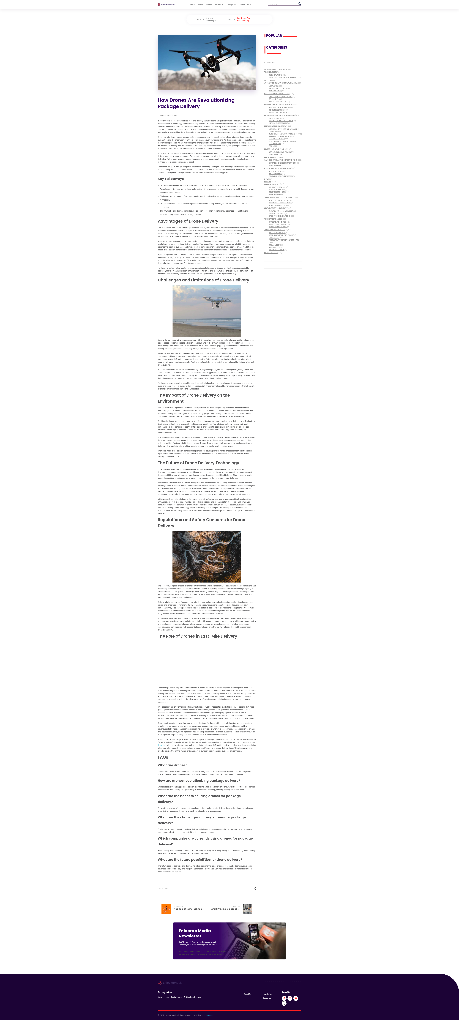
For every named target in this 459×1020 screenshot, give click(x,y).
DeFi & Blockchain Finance (280, 152)
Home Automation (277, 190)
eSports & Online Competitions (282, 163)
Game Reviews (275, 165)
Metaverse (273, 86)
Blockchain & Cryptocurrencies (283, 134)
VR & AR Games (275, 91)
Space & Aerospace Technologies (278, 197)
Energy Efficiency (277, 214)
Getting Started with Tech (281, 235)
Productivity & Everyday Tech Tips (284, 240)
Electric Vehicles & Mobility (281, 211)
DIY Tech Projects (277, 233)
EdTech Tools (275, 118)
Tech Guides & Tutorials (274, 230)
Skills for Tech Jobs (278, 227)
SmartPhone (274, 194)
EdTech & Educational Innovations (279, 115)
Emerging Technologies (275, 126)
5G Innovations (275, 75)
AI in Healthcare (276, 171)
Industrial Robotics (278, 112)
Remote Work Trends (278, 224)
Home (198, 19)
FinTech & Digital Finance (275, 149)
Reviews (267, 182)
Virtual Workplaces (278, 88)
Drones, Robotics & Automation (278, 104)
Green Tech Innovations (279, 216)
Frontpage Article (272, 157)
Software (273, 247)
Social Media (274, 245)
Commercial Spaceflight (280, 203)
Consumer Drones (276, 110)
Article (267, 80)
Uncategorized (271, 253)
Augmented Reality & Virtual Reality (280, 83)
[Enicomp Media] (166, 4)
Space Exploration (277, 205)
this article (162, 745)
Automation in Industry (279, 107)
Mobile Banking (275, 154)
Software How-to (276, 250)
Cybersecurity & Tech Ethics (277, 94)
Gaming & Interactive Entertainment (280, 160)
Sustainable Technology (275, 208)
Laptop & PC (274, 238)
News (266, 179)
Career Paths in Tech (278, 222)
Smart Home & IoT (272, 184)
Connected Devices (277, 187)
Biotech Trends (275, 174)
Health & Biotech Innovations (277, 168)
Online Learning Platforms (281, 121)
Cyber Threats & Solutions (280, 97)
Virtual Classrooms (278, 123)
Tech (230, 19)
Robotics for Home (277, 192)
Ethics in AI (273, 99)
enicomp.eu (209, 1015)
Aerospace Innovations (279, 200)
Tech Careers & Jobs (273, 219)
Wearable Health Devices (280, 176)
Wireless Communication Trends (283, 77)
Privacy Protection (277, 102)
